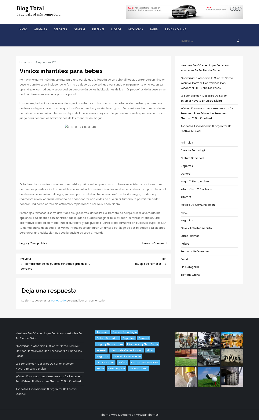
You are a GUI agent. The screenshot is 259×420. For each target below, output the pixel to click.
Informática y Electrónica (197, 189)
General (79, 29)
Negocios (135, 29)
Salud (154, 29)
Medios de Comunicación (198, 205)
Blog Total (30, 8)
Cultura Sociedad (192, 158)
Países (185, 244)
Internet (98, 29)
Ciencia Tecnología (193, 150)
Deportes (60, 29)
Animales (40, 29)
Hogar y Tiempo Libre (33, 243)
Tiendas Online (175, 29)
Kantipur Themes (147, 415)
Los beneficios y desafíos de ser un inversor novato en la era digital (204, 98)
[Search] (238, 40)
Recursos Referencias (195, 251)
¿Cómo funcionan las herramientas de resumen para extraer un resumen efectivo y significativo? (207, 113)
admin (28, 62)
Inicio (23, 29)
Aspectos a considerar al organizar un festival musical (206, 128)
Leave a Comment (154, 243)
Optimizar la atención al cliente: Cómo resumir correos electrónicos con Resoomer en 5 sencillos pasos (207, 83)
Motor (116, 29)
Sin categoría (190, 267)
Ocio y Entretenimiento (196, 228)
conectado (58, 300)
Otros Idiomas (190, 236)
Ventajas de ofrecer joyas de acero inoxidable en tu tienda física (205, 68)
